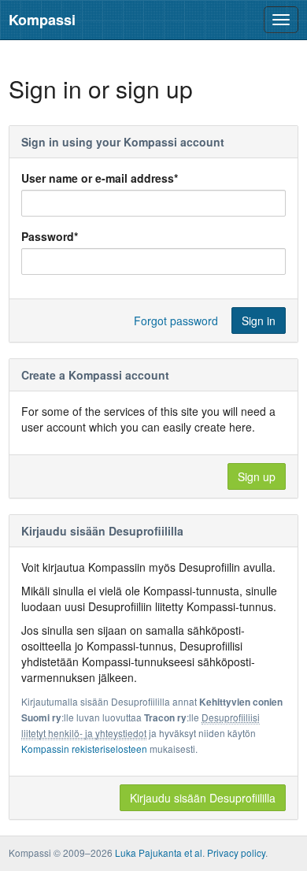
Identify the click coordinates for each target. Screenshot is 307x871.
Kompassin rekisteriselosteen (84, 748)
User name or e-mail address (99, 178)
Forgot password (176, 320)
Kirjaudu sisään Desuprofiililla (203, 798)
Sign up (257, 476)
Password (49, 236)
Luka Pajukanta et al (158, 852)
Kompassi (42, 19)
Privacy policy (236, 852)
